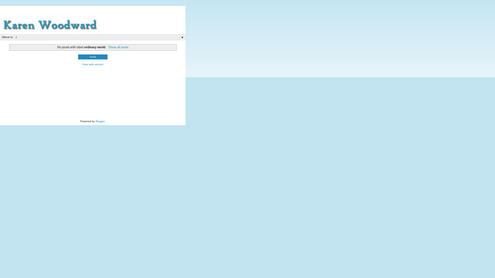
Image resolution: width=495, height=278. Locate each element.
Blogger (100, 121)
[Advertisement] (93, 10)
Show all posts (118, 47)
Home (93, 57)
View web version (92, 64)
